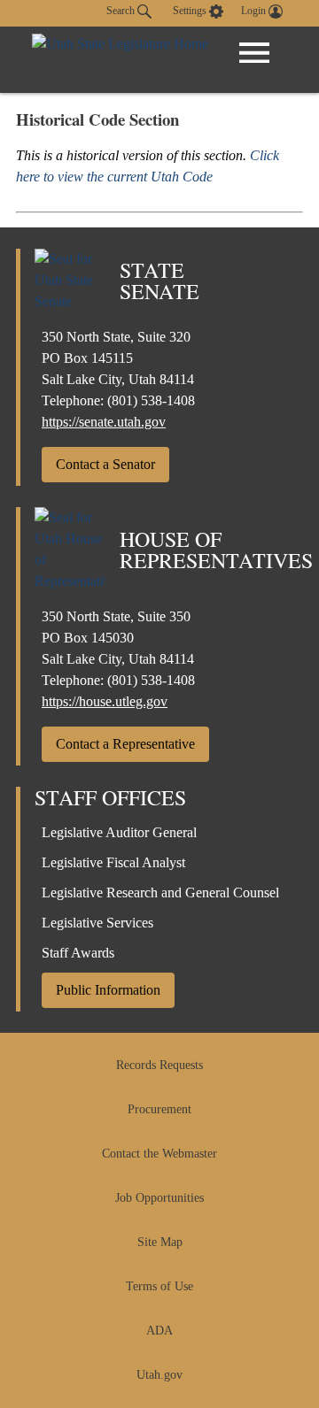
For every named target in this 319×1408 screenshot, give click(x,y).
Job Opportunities (159, 1197)
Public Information (108, 989)
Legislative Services (97, 922)
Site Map (160, 1242)
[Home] (120, 60)
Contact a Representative (125, 743)
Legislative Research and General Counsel (160, 892)
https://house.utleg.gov (104, 701)
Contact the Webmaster (159, 1153)
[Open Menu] (254, 53)
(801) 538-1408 (151, 400)
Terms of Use (159, 1286)
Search (121, 10)
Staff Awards (78, 952)
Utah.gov (159, 1374)
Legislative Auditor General (119, 832)
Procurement (159, 1109)
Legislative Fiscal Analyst (113, 862)
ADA (159, 1330)
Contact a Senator (105, 464)
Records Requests (159, 1065)
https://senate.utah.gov (104, 421)
